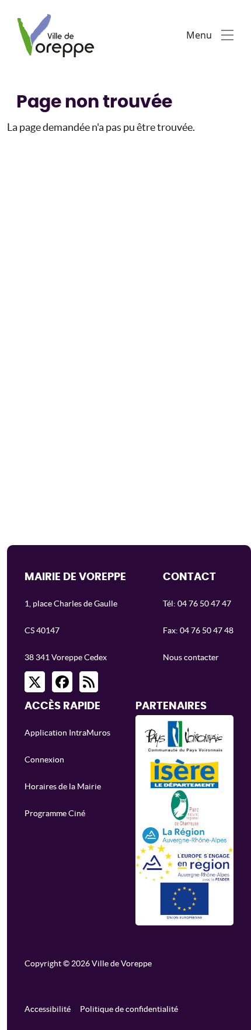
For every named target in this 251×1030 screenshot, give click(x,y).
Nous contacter (191, 657)
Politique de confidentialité (129, 1009)
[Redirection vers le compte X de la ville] (35, 682)
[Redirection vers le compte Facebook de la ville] (62, 682)
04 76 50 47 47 (204, 603)
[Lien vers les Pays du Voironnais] (184, 740)
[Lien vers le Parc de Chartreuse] (184, 807)
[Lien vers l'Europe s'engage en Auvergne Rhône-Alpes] (184, 863)
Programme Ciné (55, 813)
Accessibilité (48, 1009)
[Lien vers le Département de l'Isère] (185, 773)
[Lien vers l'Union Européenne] (184, 901)
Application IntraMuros (67, 732)
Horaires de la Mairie (63, 786)
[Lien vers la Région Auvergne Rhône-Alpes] (184, 835)
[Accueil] (58, 35)
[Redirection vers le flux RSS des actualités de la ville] (88, 682)
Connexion (44, 759)
